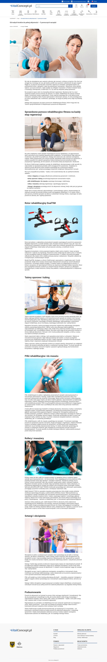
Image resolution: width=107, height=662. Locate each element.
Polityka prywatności (59, 648)
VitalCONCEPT (13, 18)
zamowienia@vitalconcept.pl (79, 1)
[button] (70, 6)
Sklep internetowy (53, 660)
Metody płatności (81, 633)
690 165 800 (67, 1)
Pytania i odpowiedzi (59, 645)
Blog (18, 18)
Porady (26, 26)
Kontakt (94, 6)
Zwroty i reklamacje (82, 637)
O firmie (56, 635)
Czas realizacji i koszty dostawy (85, 635)
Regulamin (56, 647)
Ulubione (79, 648)
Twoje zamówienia (82, 645)
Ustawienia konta (81, 647)
